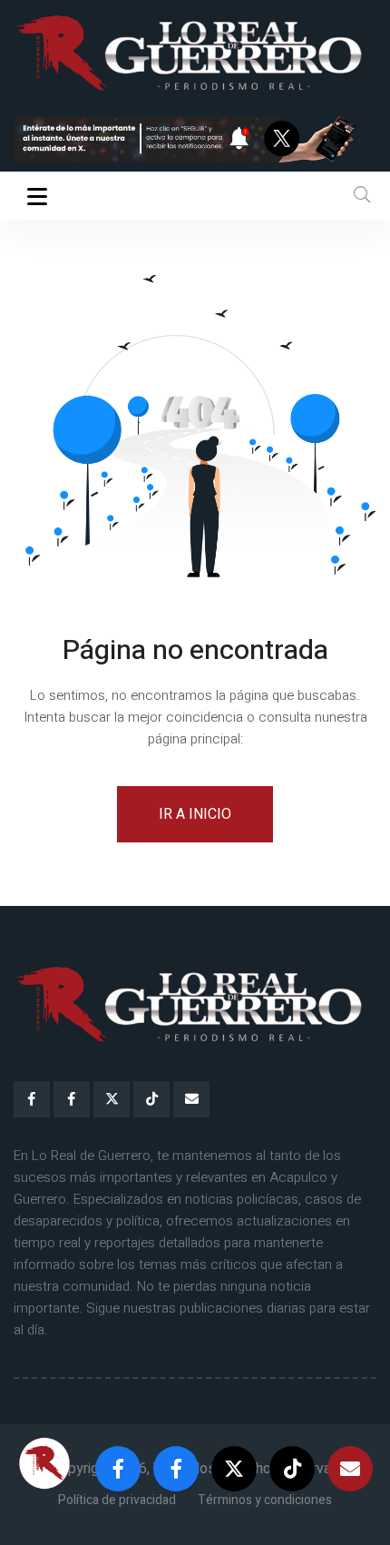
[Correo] (191, 1099)
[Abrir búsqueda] (362, 195)
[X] (111, 1099)
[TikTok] (151, 1099)
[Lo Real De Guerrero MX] (32, 1099)
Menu (40, 196)
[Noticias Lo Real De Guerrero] (72, 1099)
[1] (195, 139)
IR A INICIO (195, 814)
